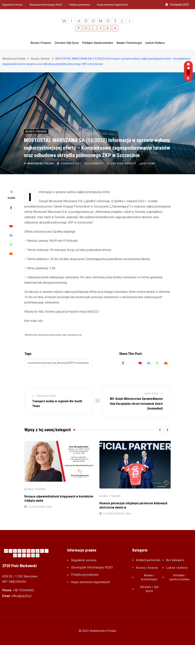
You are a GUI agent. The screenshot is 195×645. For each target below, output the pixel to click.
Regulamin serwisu (12, 4)
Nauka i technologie (129, 42)
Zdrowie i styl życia (66, 42)
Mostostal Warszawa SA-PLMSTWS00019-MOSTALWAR (58, 362)
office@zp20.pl (21, 596)
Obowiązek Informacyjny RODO (45, 4)
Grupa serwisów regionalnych (112, 4)
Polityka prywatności (79, 4)
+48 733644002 (23, 590)
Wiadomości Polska (40, 163)
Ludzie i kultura (155, 42)
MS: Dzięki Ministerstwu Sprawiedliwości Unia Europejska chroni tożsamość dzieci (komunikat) (136, 403)
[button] (160, 429)
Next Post (151, 393)
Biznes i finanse (41, 42)
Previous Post (46, 396)
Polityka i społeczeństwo (97, 42)
